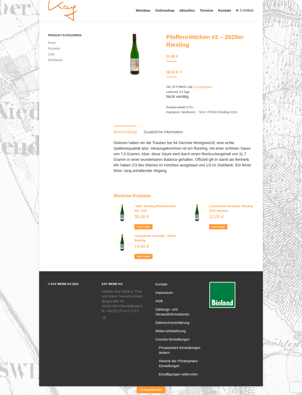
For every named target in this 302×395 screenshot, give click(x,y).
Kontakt (161, 284)
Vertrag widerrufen (151, 389)
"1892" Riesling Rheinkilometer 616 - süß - (155, 208)
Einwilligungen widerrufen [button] (178, 374)
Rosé (52, 43)
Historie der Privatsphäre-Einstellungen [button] (179, 363)
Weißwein (188, 112)
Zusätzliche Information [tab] (163, 132)
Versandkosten (203, 86)
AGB (159, 301)
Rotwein (54, 48)
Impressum (164, 293)
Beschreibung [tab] (125, 132)
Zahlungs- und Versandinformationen (172, 311)
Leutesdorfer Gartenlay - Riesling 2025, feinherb (231, 208)
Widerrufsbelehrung (170, 331)
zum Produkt (143, 227)
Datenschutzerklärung (172, 323)
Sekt (51, 54)
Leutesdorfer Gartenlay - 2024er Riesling (155, 238)
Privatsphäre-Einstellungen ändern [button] (179, 350)
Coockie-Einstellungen (172, 339)
